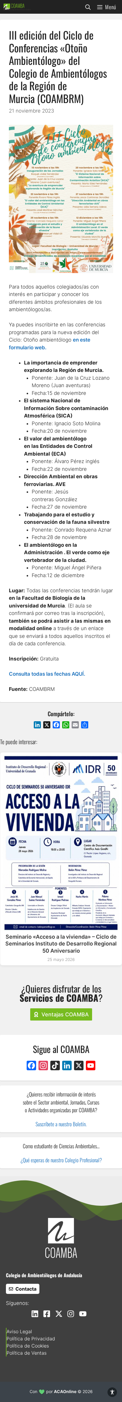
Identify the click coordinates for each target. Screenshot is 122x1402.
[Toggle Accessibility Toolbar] (112, 1392)
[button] (88, 7)
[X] (79, 1066)
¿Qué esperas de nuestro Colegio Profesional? (61, 1160)
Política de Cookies (28, 1346)
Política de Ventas (26, 1353)
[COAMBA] (17, 7)
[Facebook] (31, 1066)
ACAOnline (65, 1391)
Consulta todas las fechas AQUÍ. (47, 674)
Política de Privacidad (31, 1339)
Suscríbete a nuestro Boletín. (61, 1124)
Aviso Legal (19, 1331)
